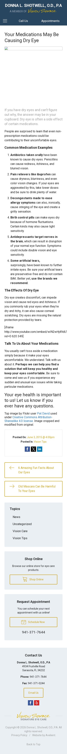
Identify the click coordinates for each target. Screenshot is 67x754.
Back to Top (33, 744)
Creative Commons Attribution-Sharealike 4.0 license (28, 419)
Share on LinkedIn (39, 449)
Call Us (23, 21)
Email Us (33, 692)
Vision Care (20, 531)
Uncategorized (22, 524)
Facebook (30, 702)
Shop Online (36, 579)
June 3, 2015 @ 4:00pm (41, 437)
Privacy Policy (19, 735)
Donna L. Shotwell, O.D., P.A (42, 727)
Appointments (50, 21)
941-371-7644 (38, 676)
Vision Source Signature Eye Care (33, 716)
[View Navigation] (6, 21)
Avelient (50, 735)
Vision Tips (40, 441)
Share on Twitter (33, 449)
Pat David (43, 413)
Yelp (36, 702)
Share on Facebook (27, 449)
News (16, 517)
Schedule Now (36, 622)
